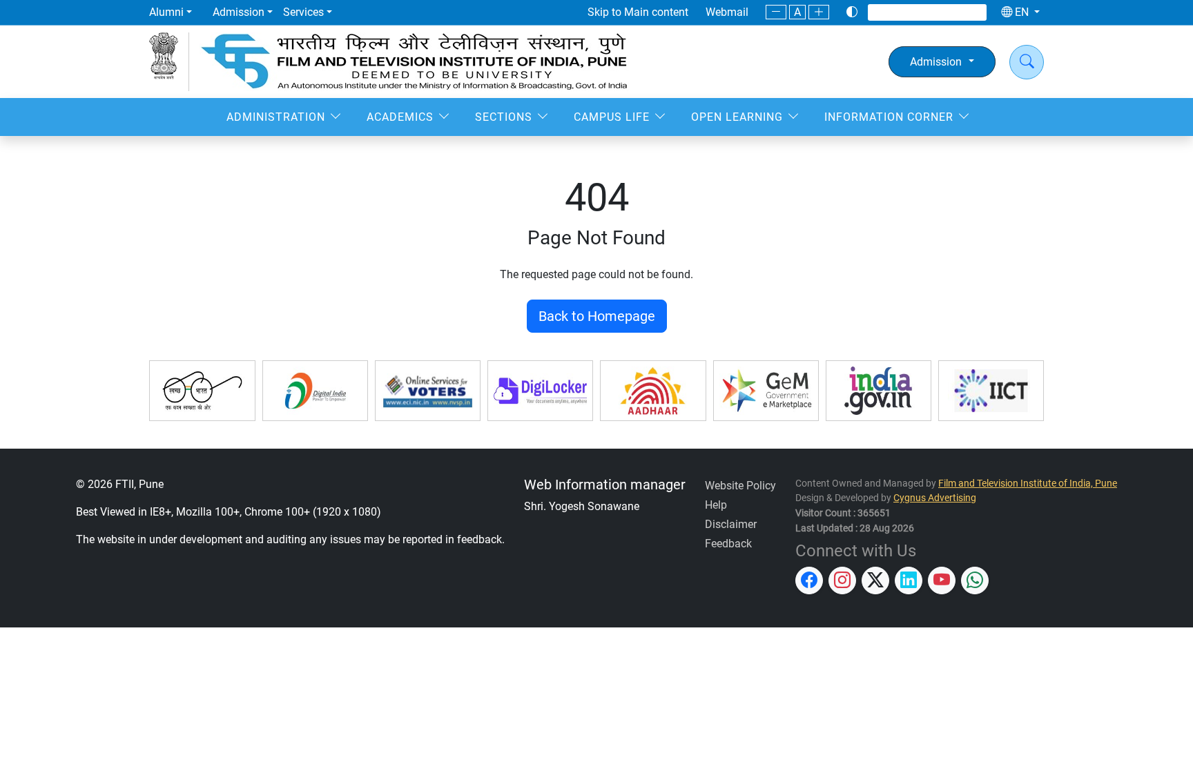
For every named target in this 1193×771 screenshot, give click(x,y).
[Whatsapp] (972, 12)
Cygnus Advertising (934, 498)
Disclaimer (731, 524)
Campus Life (612, 117)
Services (303, 12)
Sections (503, 117)
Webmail (727, 12)
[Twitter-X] (920, 12)
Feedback (728, 543)
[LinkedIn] (938, 12)
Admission (238, 12)
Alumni (166, 12)
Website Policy (740, 485)
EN (1021, 12)
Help (716, 504)
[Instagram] (902, 12)
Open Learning (737, 117)
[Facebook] (884, 12)
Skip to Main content (638, 12)
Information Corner (888, 117)
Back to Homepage (597, 316)
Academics (400, 117)
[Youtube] (955, 12)
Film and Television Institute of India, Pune (1027, 483)
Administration (275, 117)
